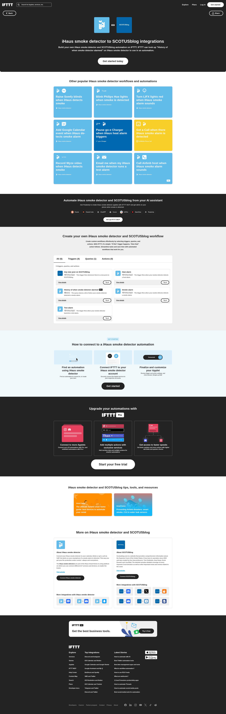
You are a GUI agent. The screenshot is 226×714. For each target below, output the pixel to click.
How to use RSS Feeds (122, 672)
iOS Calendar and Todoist (93, 684)
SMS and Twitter (90, 676)
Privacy (109, 705)
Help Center (73, 672)
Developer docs (74, 688)
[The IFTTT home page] (7, 4)
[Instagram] (135, 705)
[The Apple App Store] (151, 653)
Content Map (73, 676)
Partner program (91, 705)
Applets (71, 664)
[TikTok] (150, 705)
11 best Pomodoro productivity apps (126, 680)
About (116, 705)
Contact (102, 705)
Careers (81, 705)
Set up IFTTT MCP (113, 219)
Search (71, 680)
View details (62, 282)
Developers (73, 705)
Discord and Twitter (91, 692)
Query (68, 292)
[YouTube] (140, 705)
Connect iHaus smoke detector (70, 578)
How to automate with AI (122, 656)
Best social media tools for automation (127, 692)
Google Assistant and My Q (94, 668)
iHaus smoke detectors (67, 564)
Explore (185, 5)
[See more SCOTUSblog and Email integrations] (125, 601)
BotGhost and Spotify (92, 672)
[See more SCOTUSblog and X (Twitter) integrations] (143, 591)
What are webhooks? (121, 676)
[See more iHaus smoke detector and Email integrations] (83, 601)
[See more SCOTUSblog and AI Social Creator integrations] (161, 591)
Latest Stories (120, 652)
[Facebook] (125, 705)
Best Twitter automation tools (124, 660)
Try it (107, 282)
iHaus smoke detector (84, 41)
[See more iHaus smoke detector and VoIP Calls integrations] (64, 601)
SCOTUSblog (125, 41)
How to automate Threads (122, 684)
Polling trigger (70, 275)
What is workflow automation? (124, 668)
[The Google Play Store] (151, 658)
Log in (203, 5)
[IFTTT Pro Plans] (101, 290)
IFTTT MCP (72, 668)
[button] (113, 386)
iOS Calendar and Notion (93, 660)
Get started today (113, 61)
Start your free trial (113, 464)
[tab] (59, 259)
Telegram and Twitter (92, 688)
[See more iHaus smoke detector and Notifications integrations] (101, 601)
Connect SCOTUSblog (127, 576)
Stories (71, 660)
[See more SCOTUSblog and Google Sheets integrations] (161, 601)
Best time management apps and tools (127, 664)
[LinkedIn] (130, 705)
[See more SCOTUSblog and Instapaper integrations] (143, 601)
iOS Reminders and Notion (93, 680)
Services (72, 656)
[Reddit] (155, 705)
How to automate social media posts (126, 688)
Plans (194, 5)
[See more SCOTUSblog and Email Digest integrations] (125, 591)
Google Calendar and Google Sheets (97, 664)
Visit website (60, 572)
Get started (215, 5)
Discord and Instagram (92, 656)
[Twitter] (145, 705)
